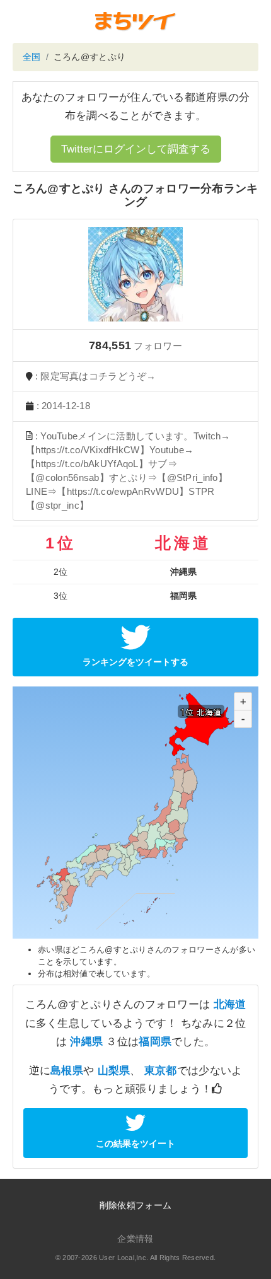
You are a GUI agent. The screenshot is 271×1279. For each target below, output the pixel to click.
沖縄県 (86, 1042)
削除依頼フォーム (135, 1205)
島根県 (66, 1071)
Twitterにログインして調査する (135, 149)
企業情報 (135, 1239)
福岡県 (155, 1042)
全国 (32, 57)
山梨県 (114, 1071)
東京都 (160, 1071)
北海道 (230, 1004)
